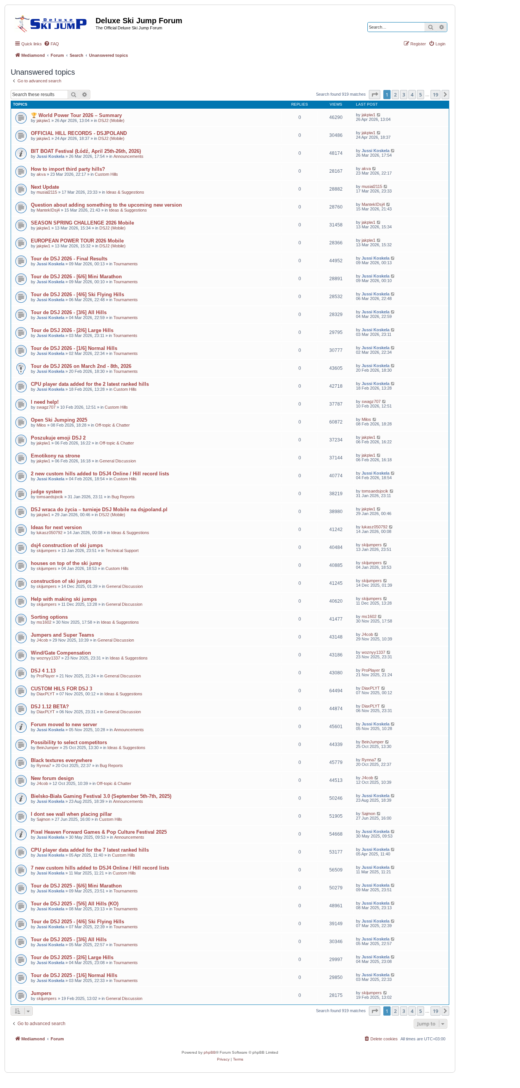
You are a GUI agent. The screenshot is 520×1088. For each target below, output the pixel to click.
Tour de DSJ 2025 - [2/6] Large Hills (72, 957)
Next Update (45, 187)
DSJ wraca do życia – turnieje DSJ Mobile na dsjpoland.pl (99, 509)
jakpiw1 (43, 120)
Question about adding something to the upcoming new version (106, 205)
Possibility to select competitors (69, 742)
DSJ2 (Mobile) (111, 120)
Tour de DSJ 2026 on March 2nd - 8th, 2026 (81, 366)
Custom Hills (106, 174)
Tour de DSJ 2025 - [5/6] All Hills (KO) (74, 904)
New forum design (52, 778)
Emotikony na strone (55, 456)
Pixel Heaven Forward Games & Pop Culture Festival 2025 (99, 832)
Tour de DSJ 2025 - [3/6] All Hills (69, 939)
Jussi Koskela (50, 156)
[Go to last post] (378, 114)
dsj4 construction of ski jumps (67, 545)
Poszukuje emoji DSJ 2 (58, 438)
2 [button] (395, 94)
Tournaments (125, 264)
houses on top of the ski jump (66, 563)
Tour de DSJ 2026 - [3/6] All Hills (69, 312)
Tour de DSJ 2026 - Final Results (69, 259)
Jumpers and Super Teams (62, 635)
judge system (46, 491)
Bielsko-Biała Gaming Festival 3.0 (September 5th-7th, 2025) (101, 796)
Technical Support (122, 550)
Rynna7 (44, 765)
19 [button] (435, 94)
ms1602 (44, 622)
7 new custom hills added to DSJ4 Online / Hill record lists (100, 868)
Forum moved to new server (64, 724)
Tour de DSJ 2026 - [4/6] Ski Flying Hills (77, 294)
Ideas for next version (56, 527)
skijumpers (47, 550)
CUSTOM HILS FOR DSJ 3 (61, 689)
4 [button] (412, 94)
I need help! (45, 402)
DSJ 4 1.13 (43, 671)
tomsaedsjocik (50, 496)
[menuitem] (51, 43)
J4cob (42, 640)
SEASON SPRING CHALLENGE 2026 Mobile (82, 223)
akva (41, 174)
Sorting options (49, 617)
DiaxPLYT (46, 694)
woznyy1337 (48, 658)
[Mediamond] (53, 22)
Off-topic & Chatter (112, 425)
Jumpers (41, 993)
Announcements (128, 156)
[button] (374, 94)
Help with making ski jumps (64, 599)
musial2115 (47, 192)
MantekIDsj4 (48, 210)
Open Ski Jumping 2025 (59, 420)
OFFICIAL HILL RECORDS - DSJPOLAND (79, 133)
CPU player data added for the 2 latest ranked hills (90, 384)
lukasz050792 (49, 532)
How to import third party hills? (68, 169)
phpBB (210, 1052)
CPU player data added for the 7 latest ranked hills (90, 850)
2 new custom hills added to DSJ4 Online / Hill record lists (100, 474)
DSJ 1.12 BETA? (50, 706)
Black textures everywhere (61, 760)
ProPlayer (46, 676)
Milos (41, 425)
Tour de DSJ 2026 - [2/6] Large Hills (72, 330)
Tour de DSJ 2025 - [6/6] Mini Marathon (76, 886)
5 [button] (420, 94)
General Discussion (117, 461)
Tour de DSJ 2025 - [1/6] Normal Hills (74, 975)
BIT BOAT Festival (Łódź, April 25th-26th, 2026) (86, 151)
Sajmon (43, 819)
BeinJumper (48, 747)
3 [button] (403, 94)
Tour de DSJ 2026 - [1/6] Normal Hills (74, 348)
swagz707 (46, 407)
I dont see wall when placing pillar (71, 814)
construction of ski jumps (61, 581)
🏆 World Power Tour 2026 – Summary (76, 115)
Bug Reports (123, 496)
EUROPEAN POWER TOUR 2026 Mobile (77, 241)
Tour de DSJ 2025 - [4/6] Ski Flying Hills (77, 921)
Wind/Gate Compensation (61, 653)
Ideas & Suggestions (125, 192)
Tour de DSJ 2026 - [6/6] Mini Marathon (76, 276)
